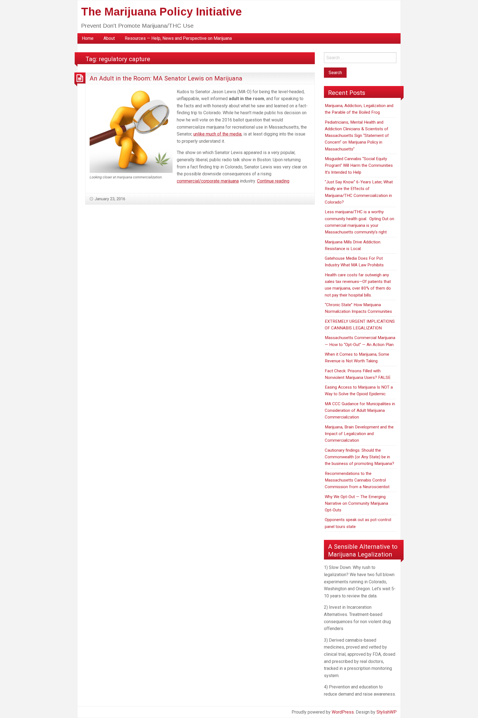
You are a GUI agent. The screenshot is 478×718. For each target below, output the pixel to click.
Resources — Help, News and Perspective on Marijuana (178, 38)
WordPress (343, 712)
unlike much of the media (217, 134)
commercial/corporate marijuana (208, 181)
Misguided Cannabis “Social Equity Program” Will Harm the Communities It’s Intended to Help (359, 165)
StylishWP (386, 712)
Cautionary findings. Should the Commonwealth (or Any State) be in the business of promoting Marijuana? (359, 457)
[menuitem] (87, 38)
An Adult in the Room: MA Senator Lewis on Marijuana (166, 78)
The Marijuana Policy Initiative (161, 12)
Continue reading (273, 181)
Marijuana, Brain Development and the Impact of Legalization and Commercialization (359, 434)
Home (87, 38)
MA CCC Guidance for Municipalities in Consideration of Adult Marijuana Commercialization (360, 410)
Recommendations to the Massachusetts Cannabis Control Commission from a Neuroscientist (357, 480)
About (109, 38)
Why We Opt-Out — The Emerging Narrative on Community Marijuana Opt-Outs (356, 503)
